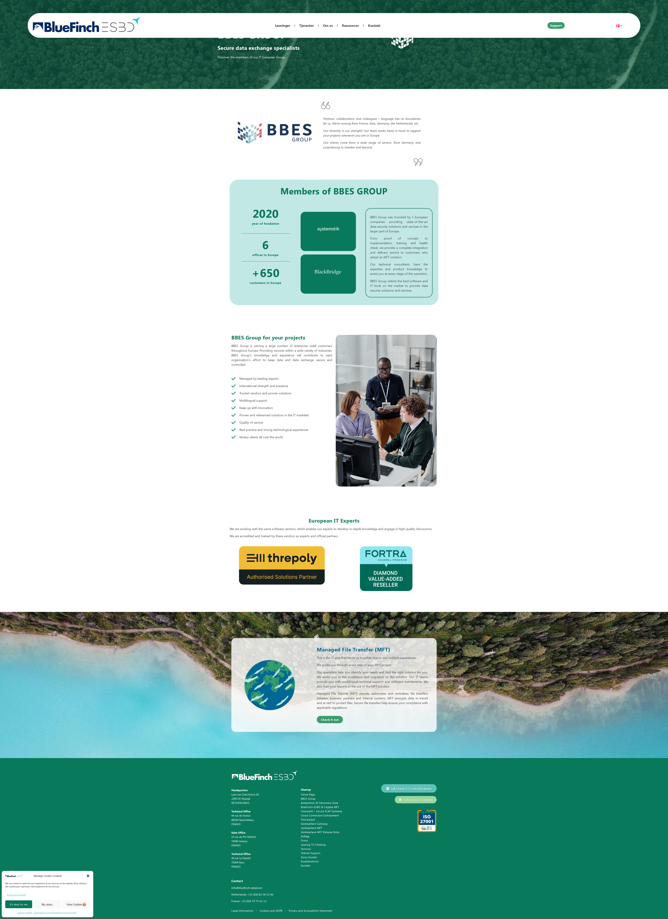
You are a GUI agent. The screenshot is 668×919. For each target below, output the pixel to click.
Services (306, 849)
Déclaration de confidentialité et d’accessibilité (55, 912)
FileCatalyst (308, 819)
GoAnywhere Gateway (314, 823)
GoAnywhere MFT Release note (320, 832)
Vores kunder (309, 857)
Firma (304, 840)
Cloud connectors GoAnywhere (320, 815)
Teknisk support (310, 853)
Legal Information (242, 910)
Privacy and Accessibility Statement (310, 910)
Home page (308, 794)
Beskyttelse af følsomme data (319, 803)
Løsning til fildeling (313, 844)
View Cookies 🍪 (76, 904)
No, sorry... (47, 904)
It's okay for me (18, 904)
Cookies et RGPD (24, 912)
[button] (88, 876)
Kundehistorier (310, 861)
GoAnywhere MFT (311, 828)
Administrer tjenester (16, 894)
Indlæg (305, 836)
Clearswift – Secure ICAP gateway (321, 811)
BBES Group (308, 798)
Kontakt (306, 865)
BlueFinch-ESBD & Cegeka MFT (320, 807)
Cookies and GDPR (271, 910)
